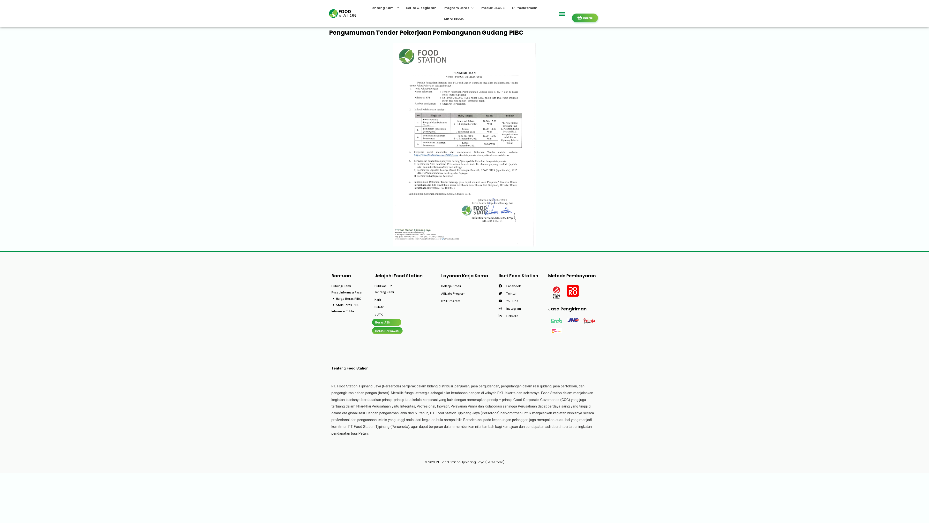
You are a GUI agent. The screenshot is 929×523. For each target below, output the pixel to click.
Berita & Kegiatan (421, 8)
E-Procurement (525, 8)
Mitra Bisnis (454, 19)
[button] (562, 14)
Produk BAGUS (493, 8)
